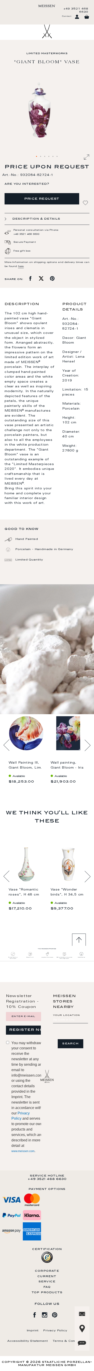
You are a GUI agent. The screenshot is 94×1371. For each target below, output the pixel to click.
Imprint (33, 1330)
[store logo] (47, 6)
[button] (37, 156)
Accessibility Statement (27, 1341)
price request (42, 199)
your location (66, 1015)
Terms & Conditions (69, 1341)
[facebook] (37, 1314)
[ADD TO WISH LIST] (86, 203)
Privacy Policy (55, 1330)
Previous (6, 745)
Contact (66, 16)
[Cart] (86, 17)
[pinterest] (57, 1314)
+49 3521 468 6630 (75, 10)
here (21, 266)
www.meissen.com (22, 1151)
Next (87, 745)
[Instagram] (47, 1314)
